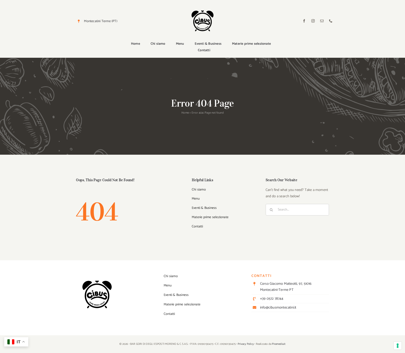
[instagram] (313, 20)
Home (185, 112)
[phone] (330, 20)
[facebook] (304, 20)
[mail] (322, 20)
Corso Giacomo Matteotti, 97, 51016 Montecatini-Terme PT (286, 287)
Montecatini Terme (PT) (100, 21)
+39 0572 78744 (272, 299)
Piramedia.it (278, 344)
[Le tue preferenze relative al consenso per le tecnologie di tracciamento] (398, 346)
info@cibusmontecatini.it (278, 307)
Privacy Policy (246, 344)
